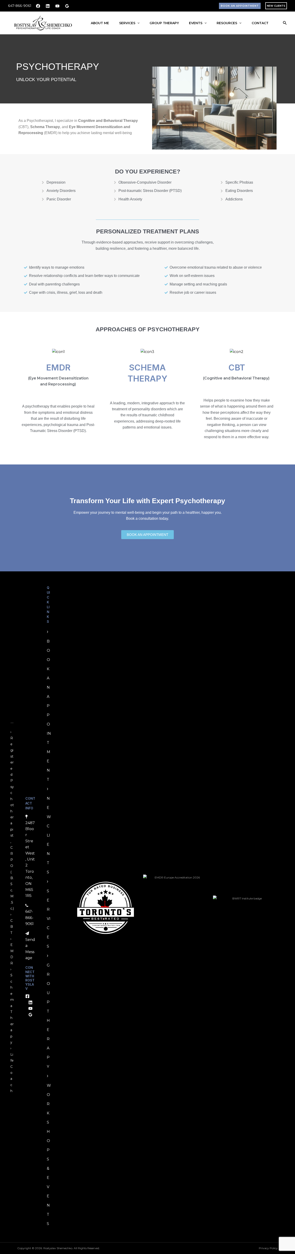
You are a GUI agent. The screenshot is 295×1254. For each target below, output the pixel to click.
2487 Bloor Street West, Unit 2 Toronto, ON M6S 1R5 (30, 859)
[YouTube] (57, 6)
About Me (100, 23)
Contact (260, 23)
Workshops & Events (49, 1154)
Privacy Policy (268, 1248)
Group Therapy (164, 23)
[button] (240, 6)
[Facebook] (38, 6)
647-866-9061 (19, 5)
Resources (227, 23)
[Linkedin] (48, 6)
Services (127, 23)
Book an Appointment (49, 710)
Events (195, 23)
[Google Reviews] (67, 6)
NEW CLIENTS (276, 5)
